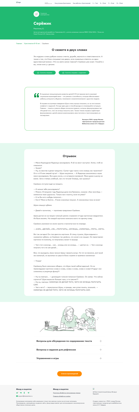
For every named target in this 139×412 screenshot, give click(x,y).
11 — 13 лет (111, 3)
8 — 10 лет (103, 3)
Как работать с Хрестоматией (81, 3)
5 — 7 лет (95, 3)
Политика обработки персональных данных (66, 393)
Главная (19, 43)
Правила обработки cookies (61, 396)
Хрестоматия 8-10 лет (32, 43)
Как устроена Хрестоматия (63, 3)
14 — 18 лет (119, 3)
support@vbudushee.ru (25, 396)
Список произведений (69, 374)
